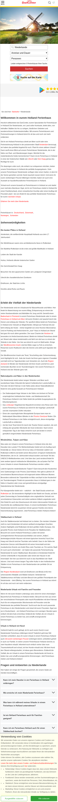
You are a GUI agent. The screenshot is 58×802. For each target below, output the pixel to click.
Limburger (10, 405)
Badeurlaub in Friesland (10, 316)
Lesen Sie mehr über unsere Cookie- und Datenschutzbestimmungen (27, 763)
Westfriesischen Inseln (12, 345)
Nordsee (47, 333)
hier (25, 766)
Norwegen (5, 215)
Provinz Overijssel (40, 416)
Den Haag (42, 159)
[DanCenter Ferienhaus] (29, 3)
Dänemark (29, 213)
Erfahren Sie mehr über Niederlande (15, 201)
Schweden (14, 215)
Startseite (15, 112)
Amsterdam (43, 145)
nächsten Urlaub (14, 197)
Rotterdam (5, 494)
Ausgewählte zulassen (14, 798)
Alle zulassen (43, 798)
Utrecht (31, 159)
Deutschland (19, 213)
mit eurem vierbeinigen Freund (16, 639)
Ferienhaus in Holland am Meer (13, 319)
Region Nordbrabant (12, 572)
